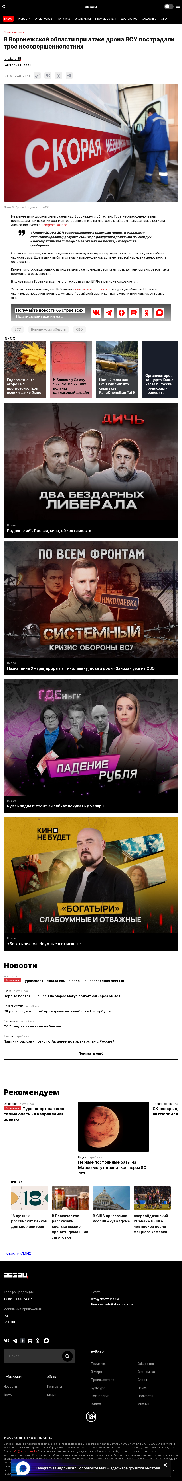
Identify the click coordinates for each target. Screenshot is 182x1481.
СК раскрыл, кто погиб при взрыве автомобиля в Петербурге (57, 1011)
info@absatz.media (105, 1299)
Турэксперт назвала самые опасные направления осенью (73, 981)
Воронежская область (48, 329)
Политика (63, 18)
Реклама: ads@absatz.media (112, 1304)
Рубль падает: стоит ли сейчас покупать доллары (55, 806)
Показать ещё (91, 1053)
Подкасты (145, 1396)
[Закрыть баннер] (165, 1465)
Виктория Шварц (18, 65)
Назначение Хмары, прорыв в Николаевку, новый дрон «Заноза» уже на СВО (81, 668)
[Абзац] (91, 6)
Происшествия (105, 18)
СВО (164, 18)
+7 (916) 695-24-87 (18, 1299)
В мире (8, 1036)
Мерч (51, 1395)
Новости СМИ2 (17, 1253)
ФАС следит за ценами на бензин (32, 1026)
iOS (6, 1316)
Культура (98, 1388)
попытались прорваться (92, 289)
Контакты (54, 1386)
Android (9, 1321)
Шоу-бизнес (129, 18)
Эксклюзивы (44, 18)
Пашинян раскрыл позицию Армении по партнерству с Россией (59, 1041)
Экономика (83, 18)
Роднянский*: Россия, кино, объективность (49, 530)
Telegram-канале (54, 225)
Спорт (142, 1380)
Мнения (143, 1404)
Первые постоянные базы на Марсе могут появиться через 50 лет (62, 996)
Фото (8, 1395)
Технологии (100, 1396)
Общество (149, 18)
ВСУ (18, 329)
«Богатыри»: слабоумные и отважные (44, 944)
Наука (8, 990)
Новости (24, 18)
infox (10, 338)
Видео (8, 18)
